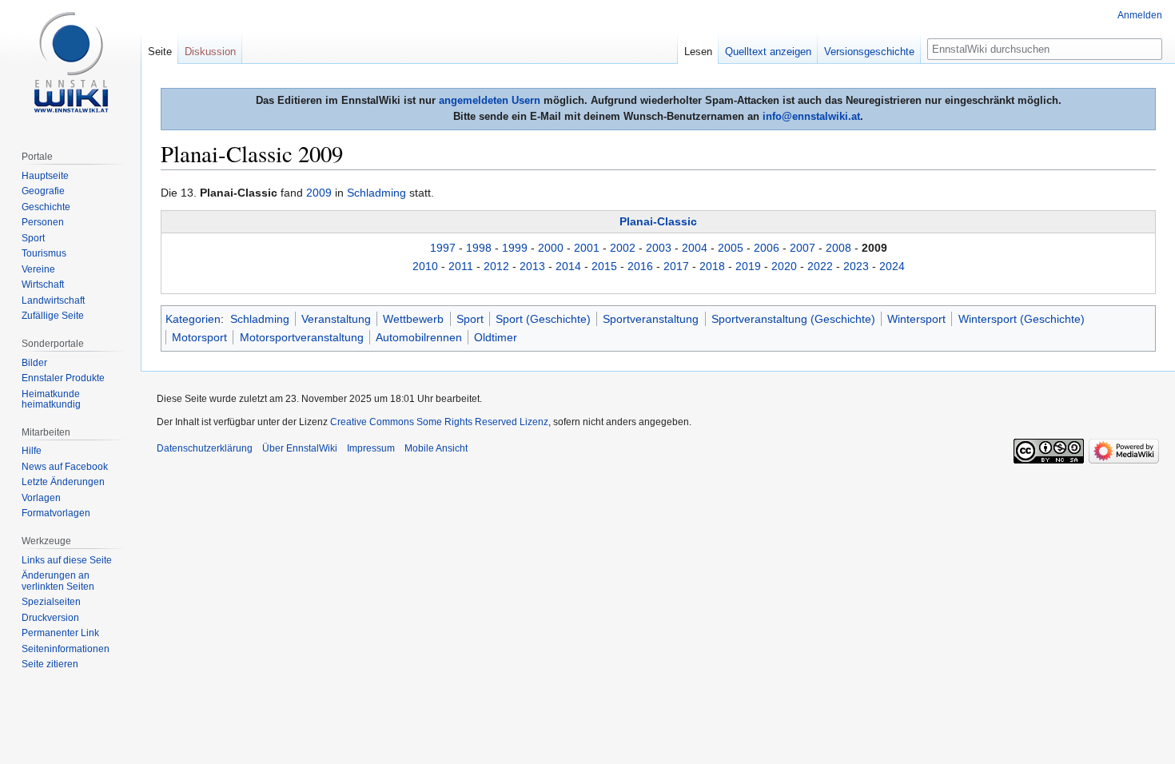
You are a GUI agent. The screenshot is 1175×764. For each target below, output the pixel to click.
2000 (551, 247)
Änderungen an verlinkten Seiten (58, 581)
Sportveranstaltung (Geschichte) (793, 318)
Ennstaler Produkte (63, 378)
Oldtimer (495, 337)
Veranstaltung (336, 318)
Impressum (371, 448)
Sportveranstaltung (651, 318)
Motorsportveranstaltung (302, 337)
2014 (568, 266)
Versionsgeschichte (869, 52)
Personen (43, 222)
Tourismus (44, 253)
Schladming (376, 192)
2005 (730, 247)
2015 (604, 266)
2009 (319, 192)
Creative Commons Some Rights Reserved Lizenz (439, 422)
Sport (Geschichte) (543, 318)
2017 (676, 266)
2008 (838, 247)
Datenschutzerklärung (205, 448)
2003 (658, 247)
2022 (820, 266)
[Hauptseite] (70, 64)
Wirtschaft (43, 284)
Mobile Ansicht (436, 448)
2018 (712, 266)
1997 (443, 247)
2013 (532, 266)
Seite (160, 52)
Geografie (43, 191)
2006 (766, 247)
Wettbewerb (413, 318)
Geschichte (46, 207)
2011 (460, 266)
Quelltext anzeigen (768, 52)
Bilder (34, 362)
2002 (622, 247)
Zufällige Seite (53, 315)
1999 (515, 247)
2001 (586, 247)
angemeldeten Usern (489, 100)
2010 (425, 266)
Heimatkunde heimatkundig (51, 399)
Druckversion (50, 617)
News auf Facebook (65, 466)
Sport (470, 318)
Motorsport (199, 337)
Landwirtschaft (53, 300)
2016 (640, 266)
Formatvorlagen (56, 513)
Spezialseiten (51, 601)
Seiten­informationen (66, 649)
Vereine (38, 269)
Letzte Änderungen (63, 481)
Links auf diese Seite (67, 560)
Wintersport (916, 318)
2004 (694, 247)
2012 (496, 266)
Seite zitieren (50, 664)
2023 (856, 266)
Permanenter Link (60, 633)
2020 (784, 266)
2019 (748, 266)
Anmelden (1139, 15)
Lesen (698, 52)
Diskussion (210, 52)
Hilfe (32, 450)
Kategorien (193, 318)
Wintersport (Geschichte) (1021, 318)
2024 (892, 266)
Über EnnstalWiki (299, 448)
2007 (802, 247)
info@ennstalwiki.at (811, 116)
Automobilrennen (419, 337)
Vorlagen (41, 497)
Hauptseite (45, 175)
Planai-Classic (658, 221)
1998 (479, 247)
